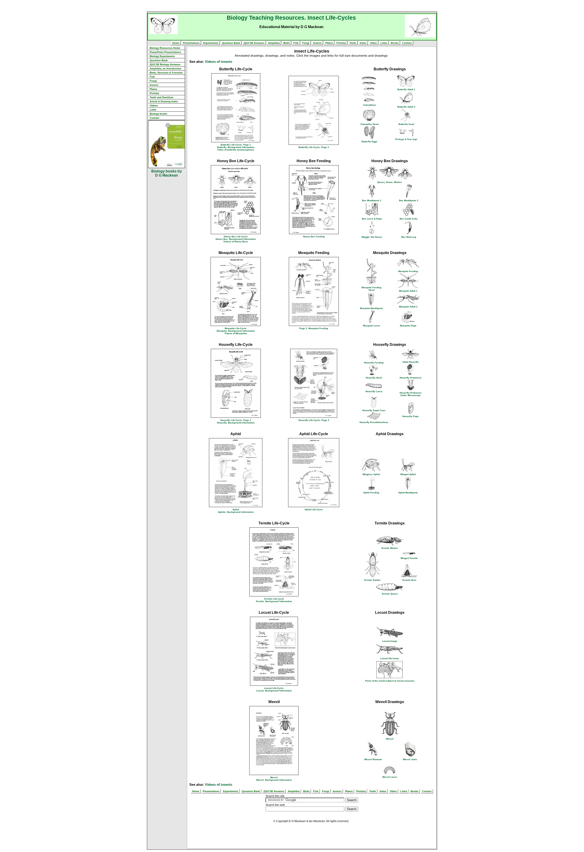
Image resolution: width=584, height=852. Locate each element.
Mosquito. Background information (236, 331)
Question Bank (231, 43)
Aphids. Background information (236, 512)
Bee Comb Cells (408, 218)
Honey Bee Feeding (314, 236)
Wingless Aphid (371, 474)
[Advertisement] (292, 5)
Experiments (210, 43)
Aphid (235, 509)
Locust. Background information (274, 690)
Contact (407, 43)
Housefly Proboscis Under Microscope (411, 394)
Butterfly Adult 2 (406, 107)
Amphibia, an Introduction (165, 68)
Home (175, 43)
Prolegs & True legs (406, 139)
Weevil (274, 777)
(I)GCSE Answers (254, 43)
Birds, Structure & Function (166, 72)
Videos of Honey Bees (235, 241)
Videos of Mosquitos (235, 333)
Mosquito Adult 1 (408, 291)
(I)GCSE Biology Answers (165, 64)
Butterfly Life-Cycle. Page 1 (236, 144)
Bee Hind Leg (408, 237)
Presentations (191, 43)
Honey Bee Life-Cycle (236, 236)
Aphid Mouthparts (408, 492)
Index (363, 43)
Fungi (305, 43)
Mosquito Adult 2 (408, 306)
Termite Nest (409, 580)
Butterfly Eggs (369, 141)
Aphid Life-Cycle (314, 509)
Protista (341, 43)
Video (373, 43)
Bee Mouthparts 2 (408, 200)
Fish (296, 43)
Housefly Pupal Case (374, 410)
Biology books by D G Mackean (166, 173)
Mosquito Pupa (408, 325)
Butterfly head (406, 124)
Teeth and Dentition (161, 97)
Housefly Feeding (373, 362)
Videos (154, 105)
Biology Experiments (162, 56)
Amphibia (274, 43)
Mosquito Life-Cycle (236, 328)
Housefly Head (374, 377)
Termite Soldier (372, 580)
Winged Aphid (408, 474)
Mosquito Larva (371, 325)
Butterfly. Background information (235, 147)
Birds (286, 43)
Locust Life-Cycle (274, 688)
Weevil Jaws (410, 759)
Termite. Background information (274, 601)
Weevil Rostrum (373, 759)
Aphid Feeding (371, 492)
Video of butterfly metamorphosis (235, 149)
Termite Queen (390, 594)
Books (395, 43)
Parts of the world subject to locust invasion (389, 681)
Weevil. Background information (274, 780)
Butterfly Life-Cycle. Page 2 (314, 147)
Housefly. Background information (236, 422)
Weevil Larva (389, 777)
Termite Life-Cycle (274, 599)
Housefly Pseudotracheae (374, 422)
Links (384, 43)
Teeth (352, 43)
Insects (317, 43)
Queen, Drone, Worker (389, 182)
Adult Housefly (410, 362)
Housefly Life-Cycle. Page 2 (313, 420)
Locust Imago (389, 641)
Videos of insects (218, 62)
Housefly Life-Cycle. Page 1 (235, 420)
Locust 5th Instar (389, 658)
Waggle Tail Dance (372, 237)
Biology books (158, 113)
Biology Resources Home (165, 48)
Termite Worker (389, 548)
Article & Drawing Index (164, 101)
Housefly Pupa (410, 416)
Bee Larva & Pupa (372, 218)
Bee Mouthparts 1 (371, 200)
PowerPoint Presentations (165, 52)
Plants (329, 43)
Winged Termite (409, 558)
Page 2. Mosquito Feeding (313, 328)
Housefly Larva (373, 391)
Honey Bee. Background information (236, 239)
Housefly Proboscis (411, 377)
